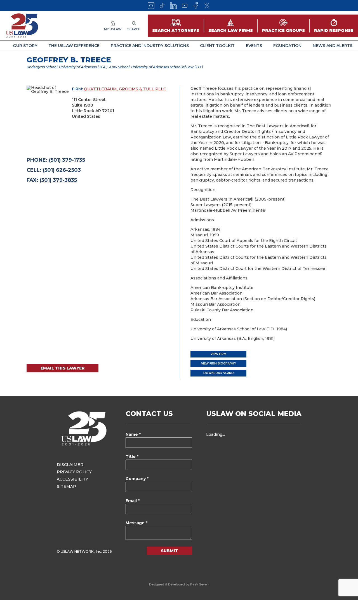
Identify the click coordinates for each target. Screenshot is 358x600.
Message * (136, 523)
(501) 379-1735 (67, 160)
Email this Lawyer (62, 368)
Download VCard (218, 373)
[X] (207, 5)
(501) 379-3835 (58, 180)
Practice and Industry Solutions (150, 45)
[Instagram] (151, 5)
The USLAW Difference (74, 45)
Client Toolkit (217, 45)
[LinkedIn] (173, 5)
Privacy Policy (74, 471)
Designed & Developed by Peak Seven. (179, 584)
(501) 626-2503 (62, 170)
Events (254, 45)
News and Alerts (332, 45)
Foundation (287, 45)
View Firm (218, 354)
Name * (133, 434)
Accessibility (72, 479)
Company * (137, 479)
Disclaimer (70, 464)
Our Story (25, 45)
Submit (169, 550)
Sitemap (66, 486)
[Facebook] (195, 5)
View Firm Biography (218, 363)
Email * (133, 501)
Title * (132, 456)
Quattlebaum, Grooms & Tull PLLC (125, 88)
